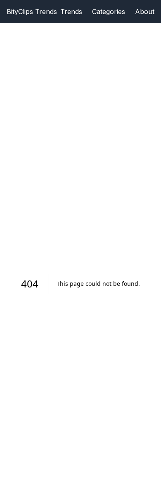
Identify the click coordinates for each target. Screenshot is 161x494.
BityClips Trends (32, 11)
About (144, 11)
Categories (108, 11)
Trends (71, 11)
